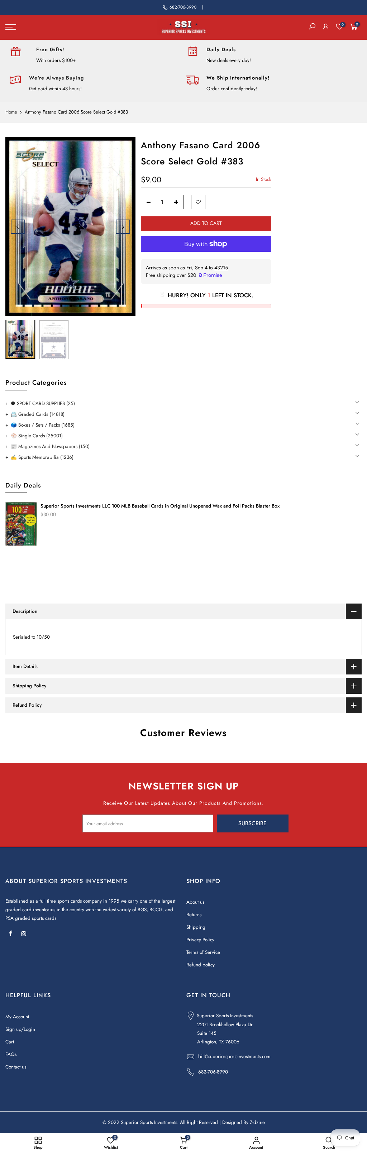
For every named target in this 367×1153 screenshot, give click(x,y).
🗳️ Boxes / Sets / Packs (43, 425)
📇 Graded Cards (38, 414)
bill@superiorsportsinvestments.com (234, 1056)
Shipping (195, 927)
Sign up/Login (20, 1029)
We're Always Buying (56, 77)
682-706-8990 (183, 7)
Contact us (15, 1066)
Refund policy (200, 964)
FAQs (10, 1054)
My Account (17, 1016)
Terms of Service (203, 952)
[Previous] (18, 227)
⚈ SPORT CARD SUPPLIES (43, 403)
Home (11, 112)
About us (195, 902)
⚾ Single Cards (37, 435)
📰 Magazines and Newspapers (50, 446)
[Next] (123, 227)
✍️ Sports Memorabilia (42, 457)
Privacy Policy (200, 939)
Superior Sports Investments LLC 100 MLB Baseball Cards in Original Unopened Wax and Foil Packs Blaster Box (160, 506)
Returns (193, 914)
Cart (9, 1041)
